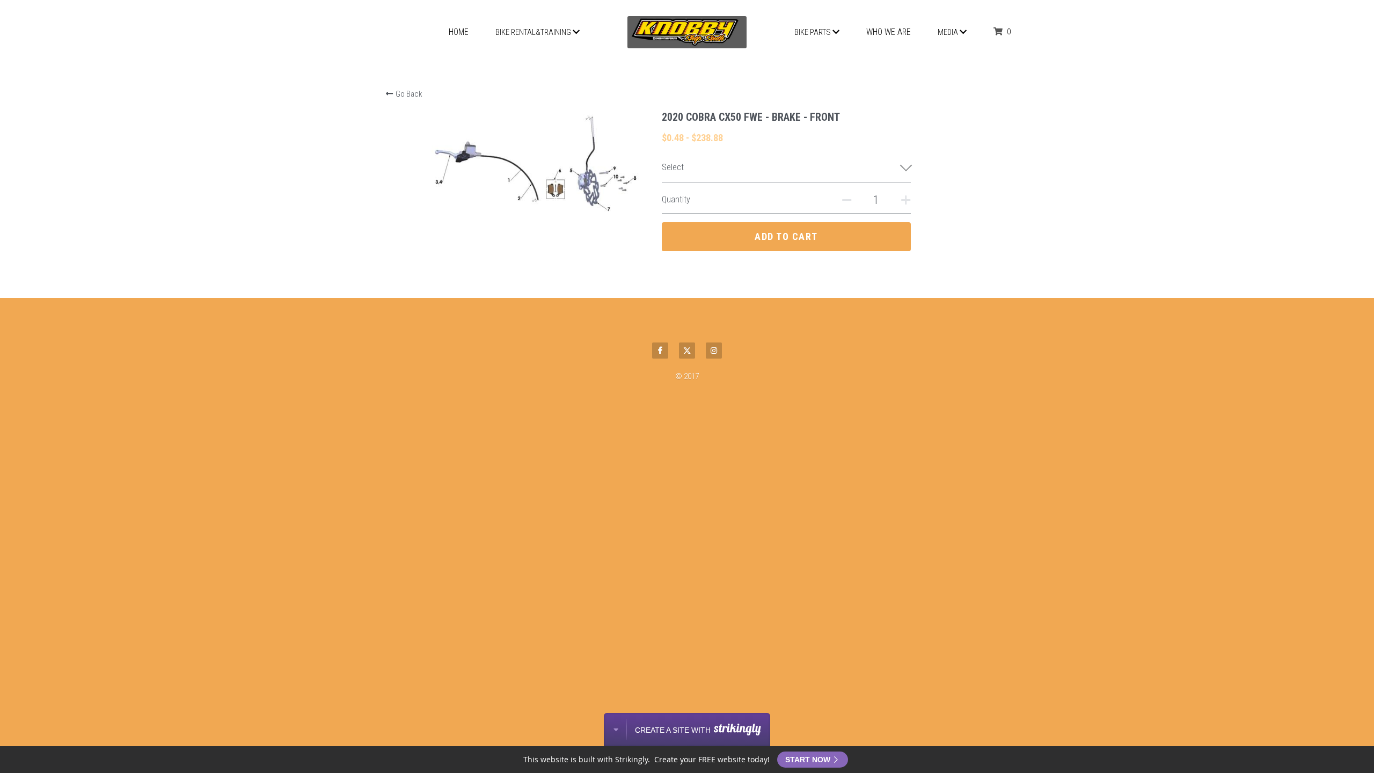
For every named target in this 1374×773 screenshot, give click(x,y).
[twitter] (687, 350)
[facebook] (660, 350)
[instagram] (714, 350)
